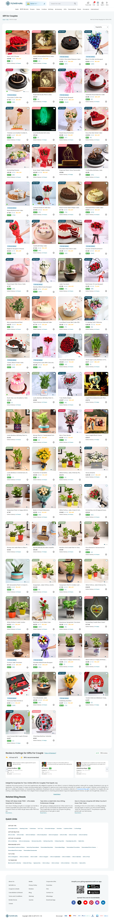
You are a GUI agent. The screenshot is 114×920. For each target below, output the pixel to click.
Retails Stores (13, 900)
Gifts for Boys (46, 863)
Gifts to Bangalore (13, 856)
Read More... (9, 813)
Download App (50, 900)
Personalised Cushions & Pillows (16, 847)
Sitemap (31, 896)
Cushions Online (68, 828)
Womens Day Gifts (36, 841)
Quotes (31, 900)
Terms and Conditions (15, 896)
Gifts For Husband (53, 834)
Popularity (99, 27)
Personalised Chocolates (73, 847)
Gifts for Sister (55, 863)
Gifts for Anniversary (24, 841)
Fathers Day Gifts (59, 841)
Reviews (31, 889)
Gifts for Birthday (12, 841)
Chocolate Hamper (50, 828)
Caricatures (33, 828)
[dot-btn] (25, 53)
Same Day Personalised (33, 847)
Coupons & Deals (14, 889)
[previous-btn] (7, 769)
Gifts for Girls (11, 834)
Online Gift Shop (27, 863)
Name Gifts (83, 863)
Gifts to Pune (86, 856)
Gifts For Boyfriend (42, 834)
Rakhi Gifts (81, 841)
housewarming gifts (83, 789)
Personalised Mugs (60, 847)
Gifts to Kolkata (66, 856)
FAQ (47, 889)
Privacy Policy (33, 885)
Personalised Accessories (30, 850)
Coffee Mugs (77, 828)
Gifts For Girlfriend (30, 834)
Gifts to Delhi (34, 856)
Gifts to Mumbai (76, 856)
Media (30, 881)
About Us (11, 881)
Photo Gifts (75, 863)
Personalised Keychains (47, 847)
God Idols (59, 828)
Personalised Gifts (13, 828)
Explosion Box (37, 863)
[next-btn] (107, 769)
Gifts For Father (73, 834)
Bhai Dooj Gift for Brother (14, 863)
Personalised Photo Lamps (15, 850)
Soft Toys (40, 828)
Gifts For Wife (63, 834)
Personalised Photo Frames (89, 847)
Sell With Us (12, 885)
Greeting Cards (24, 828)
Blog (30, 892)
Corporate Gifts (51, 881)
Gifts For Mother (83, 834)
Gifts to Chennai (24, 856)
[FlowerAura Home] (14, 3)
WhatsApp (49, 896)
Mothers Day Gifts (48, 841)
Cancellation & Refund (15, 892)
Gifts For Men (20, 834)
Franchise (49, 885)
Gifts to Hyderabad (55, 856)
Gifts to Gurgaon (43, 856)
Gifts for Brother (65, 863)
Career (11, 903)
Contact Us (49, 892)
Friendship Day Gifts (71, 841)
